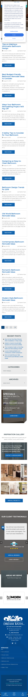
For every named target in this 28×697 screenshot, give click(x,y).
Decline (14, 38)
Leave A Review (13, 559)
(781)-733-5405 (15, 632)
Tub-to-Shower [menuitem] (5, 651)
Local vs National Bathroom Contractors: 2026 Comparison (13, 351)
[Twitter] (12, 643)
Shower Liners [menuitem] (5, 655)
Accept (14, 34)
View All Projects (14, 500)
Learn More (13, 415)
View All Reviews (13, 555)
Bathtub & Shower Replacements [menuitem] (10, 664)
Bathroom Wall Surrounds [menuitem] (8, 658)
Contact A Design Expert (14, 455)
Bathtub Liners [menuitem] (5, 661)
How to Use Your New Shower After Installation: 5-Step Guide (13, 340)
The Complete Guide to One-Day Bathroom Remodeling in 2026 (14, 347)
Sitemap (19, 685)
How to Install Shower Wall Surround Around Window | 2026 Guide (14, 356)
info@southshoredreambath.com (15, 635)
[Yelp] (15, 643)
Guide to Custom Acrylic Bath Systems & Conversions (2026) (13, 343)
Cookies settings (14, 31)
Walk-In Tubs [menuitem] (5, 667)
